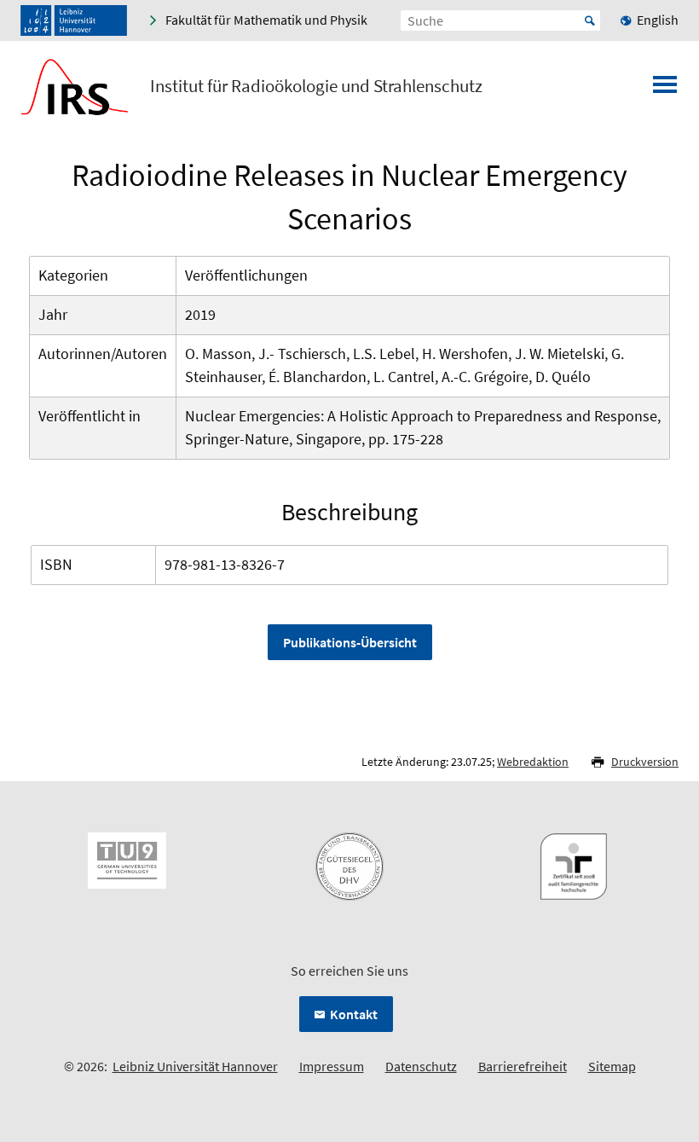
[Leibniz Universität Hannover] (73, 20)
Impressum (331, 1066)
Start (590, 20)
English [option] (658, 19)
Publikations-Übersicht (350, 642)
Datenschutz (421, 1066)
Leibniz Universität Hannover (195, 1066)
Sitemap (612, 1066)
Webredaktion (533, 761)
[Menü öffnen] (665, 89)
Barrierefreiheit (522, 1066)
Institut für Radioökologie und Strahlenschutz (316, 86)
